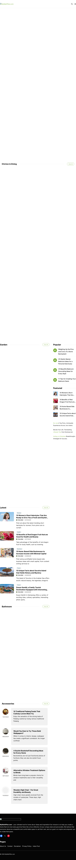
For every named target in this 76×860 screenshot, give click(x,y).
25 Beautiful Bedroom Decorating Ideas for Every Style (66, 371)
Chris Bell (20, 520)
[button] (72, 4)
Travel (18, 568)
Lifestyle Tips (57, 432)
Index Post (36, 846)
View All (70, 164)
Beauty (19, 513)
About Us (3, 846)
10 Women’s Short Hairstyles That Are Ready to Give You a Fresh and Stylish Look (31, 517)
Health (19, 532)
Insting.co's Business (59, 436)
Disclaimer (17, 846)
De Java (55, 423)
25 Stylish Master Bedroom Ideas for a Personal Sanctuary (65, 361)
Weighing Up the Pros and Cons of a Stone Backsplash (66, 351)
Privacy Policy (26, 846)
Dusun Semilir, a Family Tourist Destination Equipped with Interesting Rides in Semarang (31, 589)
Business (19, 549)
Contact (10, 846)
